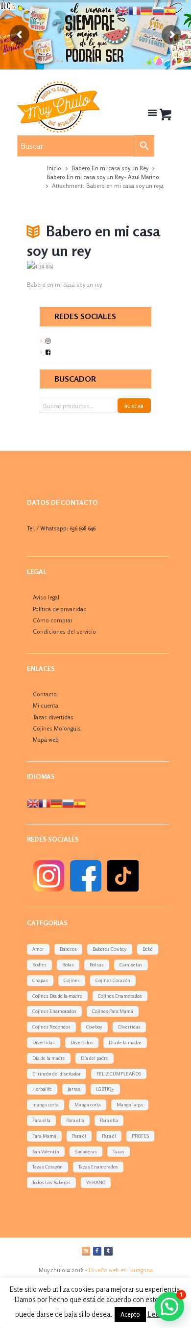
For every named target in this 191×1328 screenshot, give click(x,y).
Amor (38, 949)
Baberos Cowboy (110, 949)
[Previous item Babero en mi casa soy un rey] (61, 266)
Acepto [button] (130, 1314)
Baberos (68, 949)
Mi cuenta (45, 705)
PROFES (140, 1136)
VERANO (95, 1182)
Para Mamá (44, 1136)
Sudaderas (86, 1151)
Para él (79, 1136)
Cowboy (94, 1027)
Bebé (148, 949)
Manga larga (130, 1104)
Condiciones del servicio (64, 631)
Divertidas (129, 1027)
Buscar (133, 406)
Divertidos (82, 1042)
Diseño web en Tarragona (121, 1270)
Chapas (40, 980)
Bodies (39, 964)
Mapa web (46, 739)
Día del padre (94, 1058)
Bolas (68, 964)
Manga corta (87, 1104)
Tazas (118, 1151)
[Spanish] (80, 802)
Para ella (41, 1120)
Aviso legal (46, 597)
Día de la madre (125, 1042)
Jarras (74, 1089)
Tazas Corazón (47, 1166)
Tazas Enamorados (98, 1166)
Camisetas (131, 964)
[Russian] (68, 802)
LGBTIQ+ (105, 1089)
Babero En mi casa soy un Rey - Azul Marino (103, 177)
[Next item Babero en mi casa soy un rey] (130, 266)
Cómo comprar (52, 620)
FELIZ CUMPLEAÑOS (118, 1073)
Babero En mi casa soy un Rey (110, 168)
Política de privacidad (60, 609)
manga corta (45, 1104)
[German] (56, 802)
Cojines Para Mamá (112, 1011)
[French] (44, 802)
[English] (33, 802)
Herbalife (42, 1089)
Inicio (54, 168)
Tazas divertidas (53, 717)
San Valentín (45, 1151)
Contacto (45, 694)
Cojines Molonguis (57, 728)
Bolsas (97, 964)
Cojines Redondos (51, 1027)
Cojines (72, 980)
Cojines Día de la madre (57, 996)
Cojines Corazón (113, 980)
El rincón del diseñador (56, 1073)
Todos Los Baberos (51, 1182)
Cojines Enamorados (120, 996)
